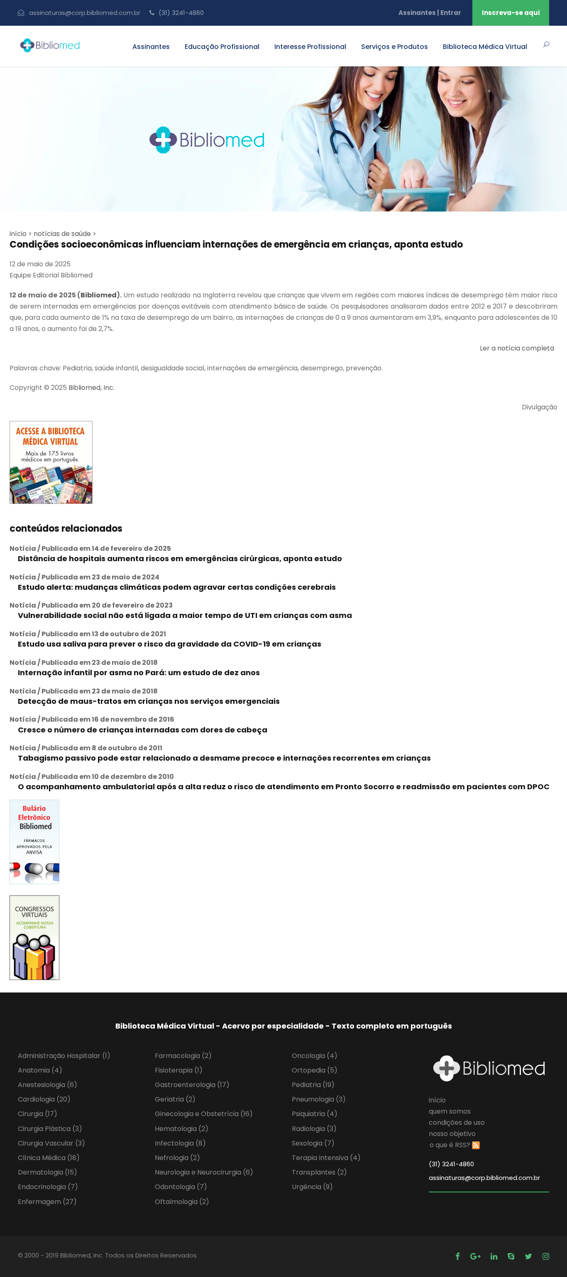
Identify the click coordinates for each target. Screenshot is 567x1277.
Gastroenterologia (192, 1085)
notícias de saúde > (65, 233)
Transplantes (319, 1172)
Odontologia (181, 1187)
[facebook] (458, 1256)
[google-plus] (476, 1256)
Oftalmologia (182, 1201)
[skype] (512, 1256)
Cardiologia (44, 1099)
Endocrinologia (48, 1187)
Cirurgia (37, 1114)
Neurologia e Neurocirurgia (204, 1172)
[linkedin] (495, 1256)
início (437, 1100)
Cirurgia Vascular (51, 1143)
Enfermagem (47, 1201)
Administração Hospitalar (64, 1056)
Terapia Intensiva (326, 1158)
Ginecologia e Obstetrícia (204, 1114)
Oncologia (314, 1056)
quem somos (450, 1111)
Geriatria (175, 1099)
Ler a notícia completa (517, 348)
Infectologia (180, 1143)
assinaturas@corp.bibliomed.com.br (84, 12)
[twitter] (529, 1256)
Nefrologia (177, 1158)
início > (21, 233)
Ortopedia (314, 1070)
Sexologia (313, 1143)
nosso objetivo (452, 1133)
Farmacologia (183, 1056)
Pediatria (313, 1085)
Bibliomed (99, 295)
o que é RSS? (450, 1145)
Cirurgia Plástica (50, 1128)
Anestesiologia (47, 1085)
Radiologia (314, 1128)
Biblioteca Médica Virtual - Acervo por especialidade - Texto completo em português (283, 1026)
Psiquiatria (314, 1114)
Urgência (312, 1187)
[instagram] (546, 1256)
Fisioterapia (179, 1070)
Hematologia (181, 1128)
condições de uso (457, 1122)
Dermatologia (47, 1172)
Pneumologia (319, 1099)
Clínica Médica (49, 1158)
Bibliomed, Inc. (91, 387)
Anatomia (40, 1070)
